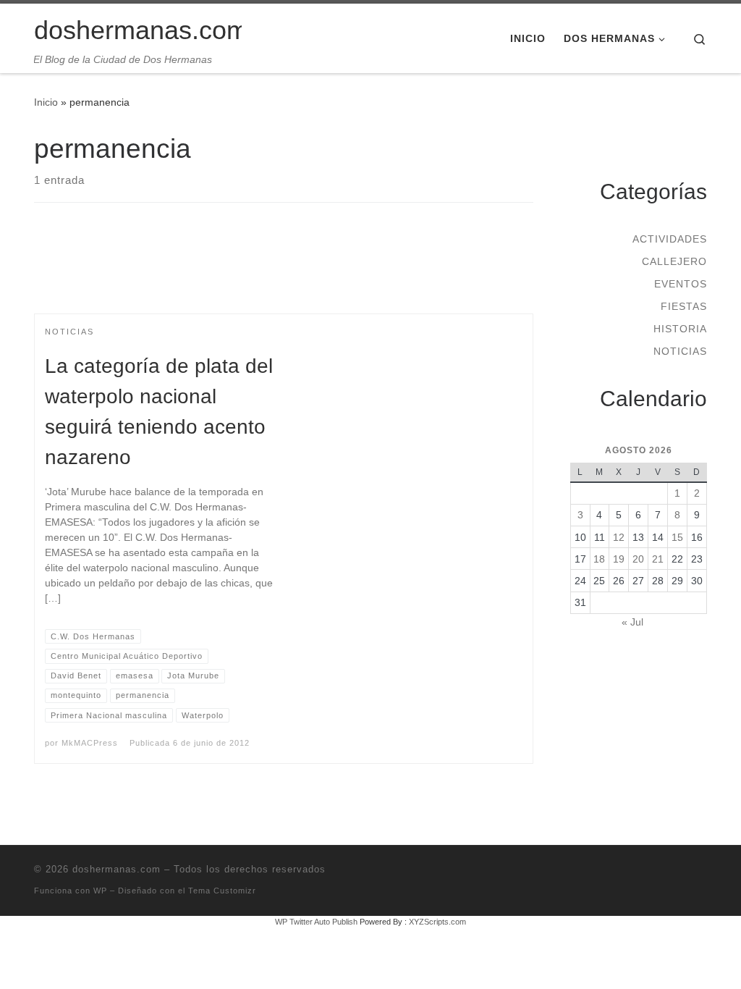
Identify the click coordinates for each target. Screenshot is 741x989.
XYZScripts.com (437, 921)
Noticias (680, 351)
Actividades (669, 239)
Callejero (674, 261)
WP (100, 890)
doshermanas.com (116, 869)
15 (677, 537)
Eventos (680, 284)
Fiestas (684, 306)
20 (638, 559)
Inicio (46, 102)
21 (658, 559)
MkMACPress (90, 742)
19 (618, 559)
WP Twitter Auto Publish (316, 921)
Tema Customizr (222, 890)
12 (618, 537)
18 (599, 559)
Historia (680, 328)
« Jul (632, 622)
